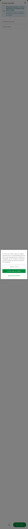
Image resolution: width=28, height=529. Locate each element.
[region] (14, 264)
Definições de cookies (14, 275)
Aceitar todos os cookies (14, 271)
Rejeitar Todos (14, 266)
